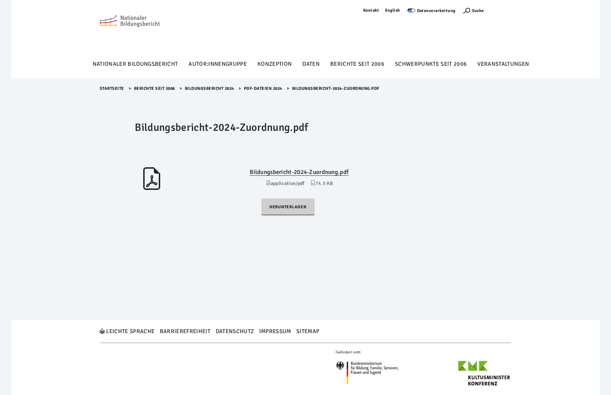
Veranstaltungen (503, 64)
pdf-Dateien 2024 (263, 88)
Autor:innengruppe (217, 64)
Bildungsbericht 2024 (209, 88)
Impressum (275, 331)
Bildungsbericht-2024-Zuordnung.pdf (299, 172)
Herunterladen (288, 207)
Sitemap (307, 331)
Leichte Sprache (130, 331)
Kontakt (371, 10)
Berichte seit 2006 (357, 64)
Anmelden (501, 10)
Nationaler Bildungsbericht (135, 64)
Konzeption (274, 64)
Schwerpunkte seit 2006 (431, 64)
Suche (478, 10)
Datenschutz (235, 331)
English (393, 10)
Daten (311, 64)
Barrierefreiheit (185, 331)
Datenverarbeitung (436, 10)
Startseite (112, 88)
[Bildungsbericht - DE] (130, 32)
